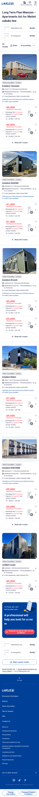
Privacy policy (6, 734)
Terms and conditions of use (11, 742)
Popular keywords (7, 760)
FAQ (3, 716)
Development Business (9, 731)
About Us (5, 727)
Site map (5, 763)
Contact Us (6, 721)
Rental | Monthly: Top (8, 669)
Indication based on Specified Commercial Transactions (15, 747)
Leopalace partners (8, 752)
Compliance (6, 738)
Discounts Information (10, 696)
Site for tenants (7, 711)
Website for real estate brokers (12, 756)
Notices (5, 701)
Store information (8, 706)
